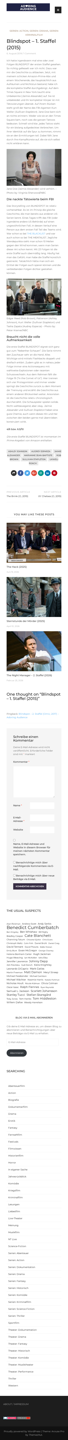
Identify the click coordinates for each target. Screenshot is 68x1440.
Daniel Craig (53, 943)
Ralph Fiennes (29, 987)
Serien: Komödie (17, 1295)
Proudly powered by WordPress (22, 1431)
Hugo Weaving (15, 957)
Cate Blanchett (38, 935)
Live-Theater (15, 1218)
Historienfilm (15, 1155)
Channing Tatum (16, 939)
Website (18, 829)
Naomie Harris (35, 979)
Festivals (13, 1141)
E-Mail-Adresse (18, 819)
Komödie (13, 1183)
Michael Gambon (38, 976)
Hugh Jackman (42, 954)
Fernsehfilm (15, 1134)
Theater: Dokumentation (22, 1329)
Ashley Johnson (17, 451)
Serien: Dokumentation (21, 1267)
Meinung (13, 1225)
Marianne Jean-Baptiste (38, 455)
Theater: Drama (17, 1336)
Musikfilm (14, 1232)
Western (13, 1385)
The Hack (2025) (17, 566)
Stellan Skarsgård (39, 994)
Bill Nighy (43, 932)
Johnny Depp (38, 961)
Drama (12, 1113)
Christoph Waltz (14, 943)
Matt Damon (33, 972)
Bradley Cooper (15, 936)
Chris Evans (47, 940)
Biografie (13, 1099)
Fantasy (12, 1127)
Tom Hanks (25, 999)
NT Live (12, 1239)
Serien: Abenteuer (18, 1253)
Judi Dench (27, 965)
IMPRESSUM (21, 1404)
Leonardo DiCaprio (17, 968)
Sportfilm (13, 1322)
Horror (12, 1162)
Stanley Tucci (16, 994)
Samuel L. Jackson (18, 991)
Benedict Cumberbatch (33, 927)
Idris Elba (43, 958)
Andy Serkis (44, 923)
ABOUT (7, 1404)
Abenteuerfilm (16, 1085)
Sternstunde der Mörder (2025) (26, 621)
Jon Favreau (13, 965)
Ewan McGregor (27, 950)
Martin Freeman (15, 972)
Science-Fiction (17, 1246)
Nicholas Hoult (15, 983)
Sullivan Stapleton (34, 459)
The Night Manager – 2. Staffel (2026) (29, 675)
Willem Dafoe (15, 1002)
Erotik (11, 1120)
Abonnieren (16, 1052)
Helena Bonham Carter (19, 954)
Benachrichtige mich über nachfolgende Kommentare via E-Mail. (33, 866)
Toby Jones (12, 999)
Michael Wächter (16, 979)
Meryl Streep (50, 972)
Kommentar (21, 761)
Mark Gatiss (37, 968)
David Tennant (15, 946)
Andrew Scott (29, 924)
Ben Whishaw (28, 931)
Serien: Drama (39, 30)
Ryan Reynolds (47, 987)
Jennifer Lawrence (17, 961)
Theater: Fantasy (17, 1343)
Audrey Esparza (40, 451)
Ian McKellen (30, 958)
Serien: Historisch (18, 1288)
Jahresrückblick (17, 1176)
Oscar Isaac (13, 987)
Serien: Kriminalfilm (19, 1301)
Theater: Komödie (18, 1357)
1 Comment (30, 53)
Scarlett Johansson (44, 991)
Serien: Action (19, 30)
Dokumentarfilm (18, 1106)
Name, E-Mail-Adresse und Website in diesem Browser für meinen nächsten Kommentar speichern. (31, 849)
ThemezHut (35, 1434)
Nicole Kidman (32, 983)
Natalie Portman (52, 980)
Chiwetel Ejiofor (34, 940)
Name (17, 805)
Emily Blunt (12, 951)
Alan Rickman (13, 924)
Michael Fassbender (17, 976)
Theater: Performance (20, 1371)
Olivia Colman (49, 983)
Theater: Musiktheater (20, 1364)
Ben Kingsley (12, 932)
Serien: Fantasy (17, 1281)
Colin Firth (28, 943)
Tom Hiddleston (44, 998)
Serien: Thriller (16, 1315)
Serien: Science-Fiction (21, 1308)
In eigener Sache (17, 1169)
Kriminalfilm (15, 1197)
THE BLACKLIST (36, 233)
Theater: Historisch (19, 1350)
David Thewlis (31, 947)
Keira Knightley (43, 965)
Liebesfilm (14, 1211)
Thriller (12, 1378)
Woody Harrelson (33, 1002)
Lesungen (13, 1204)
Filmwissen (14, 1148)
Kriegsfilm (14, 1190)
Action (12, 1092)
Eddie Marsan (46, 947)
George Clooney (46, 951)
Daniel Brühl (41, 943)
